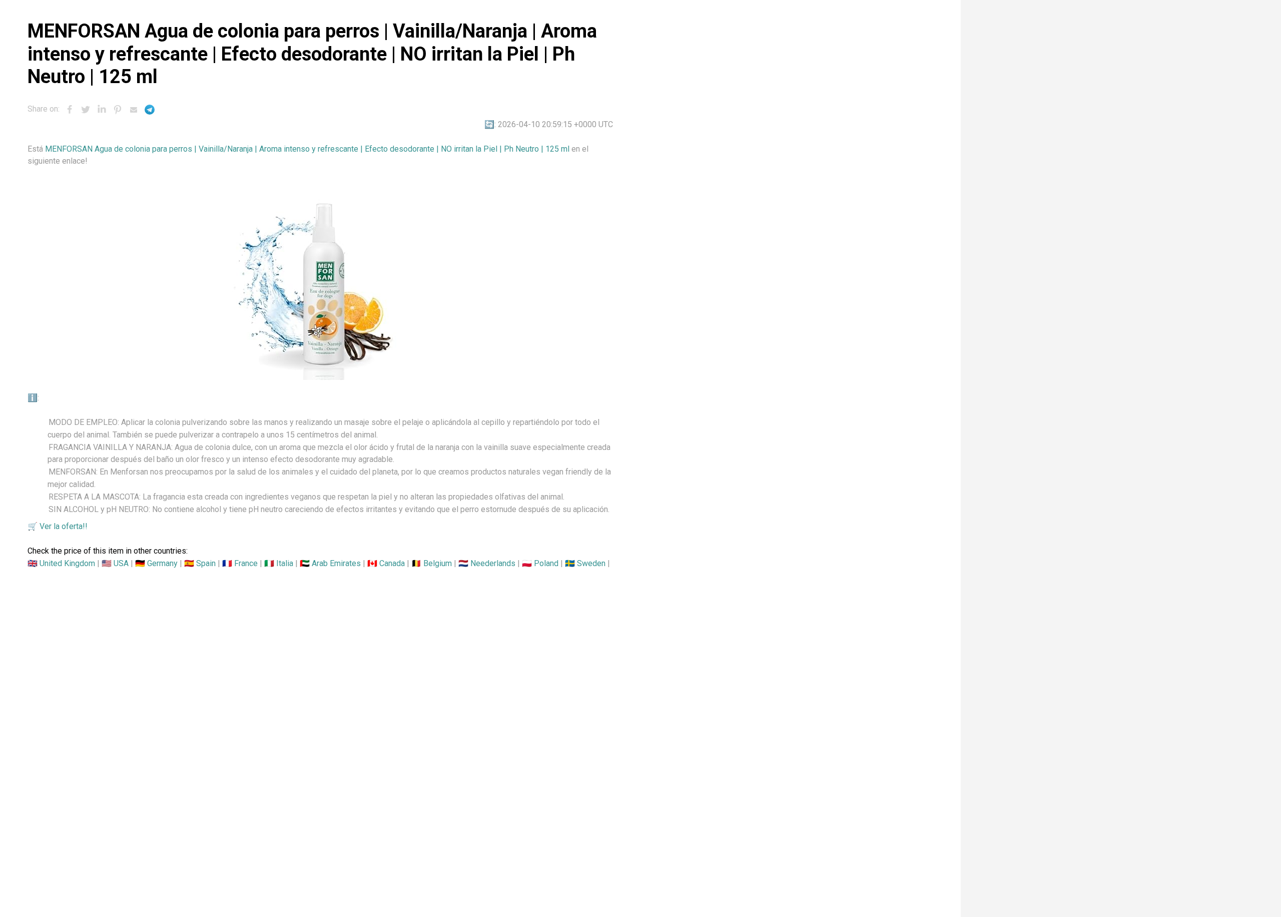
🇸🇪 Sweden (585, 563)
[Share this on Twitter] (86, 110)
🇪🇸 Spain (200, 563)
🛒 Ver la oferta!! (58, 526)
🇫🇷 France (240, 563)
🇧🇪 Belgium (431, 563)
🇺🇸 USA (115, 563)
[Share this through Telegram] (150, 110)
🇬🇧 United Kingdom (61, 563)
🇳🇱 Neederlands (486, 563)
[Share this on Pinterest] (118, 110)
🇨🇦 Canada (386, 563)
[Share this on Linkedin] (102, 110)
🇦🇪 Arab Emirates (330, 563)
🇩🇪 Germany (156, 563)
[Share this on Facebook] (70, 110)
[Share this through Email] (134, 110)
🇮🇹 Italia (278, 563)
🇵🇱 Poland (540, 563)
